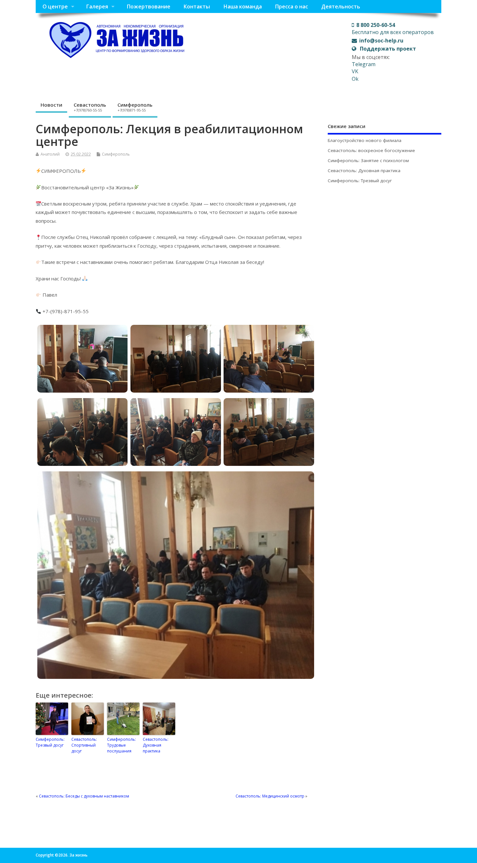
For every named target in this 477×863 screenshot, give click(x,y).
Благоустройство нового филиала (364, 140)
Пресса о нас (291, 6)
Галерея (97, 6)
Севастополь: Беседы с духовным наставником (84, 796)
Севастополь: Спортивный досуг (84, 745)
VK (355, 71)
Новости (51, 104)
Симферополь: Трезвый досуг (50, 742)
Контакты (196, 6)
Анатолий (50, 154)
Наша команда (242, 6)
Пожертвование (148, 6)
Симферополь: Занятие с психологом (368, 160)
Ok (355, 78)
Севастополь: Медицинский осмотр (270, 796)
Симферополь (135, 106)
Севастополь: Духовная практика (155, 745)
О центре (55, 6)
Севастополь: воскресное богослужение (371, 150)
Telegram (363, 64)
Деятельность (340, 6)
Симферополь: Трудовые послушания (121, 745)
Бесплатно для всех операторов (393, 28)
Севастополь (90, 106)
